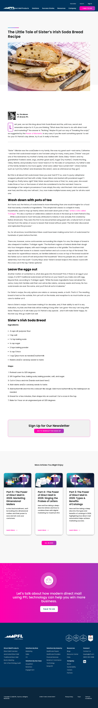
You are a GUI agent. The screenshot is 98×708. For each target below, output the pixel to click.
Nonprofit (50, 666)
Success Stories (48, 8)
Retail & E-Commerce (54, 660)
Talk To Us (87, 8)
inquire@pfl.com (88, 654)
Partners (70, 673)
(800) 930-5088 (88, 657)
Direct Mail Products (21, 8)
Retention (29, 667)
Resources (61, 8)
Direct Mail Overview (10, 651)
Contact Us (87, 651)
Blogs (68, 651)
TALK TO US (49, 609)
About (69, 664)
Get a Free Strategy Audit (12, 663)
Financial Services (52, 657)
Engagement (30, 670)
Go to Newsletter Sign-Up (49, 431)
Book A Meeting (9, 660)
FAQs (68, 657)
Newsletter (73, 4)
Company (72, 8)
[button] (21, 8)
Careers (69, 670)
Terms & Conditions (88, 697)
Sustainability (71, 667)
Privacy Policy (69, 697)
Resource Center (72, 654)
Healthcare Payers (53, 651)
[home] (9, 8)
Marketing (29, 651)
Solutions (35, 8)
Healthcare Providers (53, 654)
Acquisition (29, 664)
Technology (51, 663)
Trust (79, 697)
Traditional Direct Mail (11, 657)
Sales (27, 654)
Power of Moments (34, 133)
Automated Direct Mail (11, 654)
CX (27, 657)
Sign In (90, 4)
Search (82, 4)
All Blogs (49, 543)
